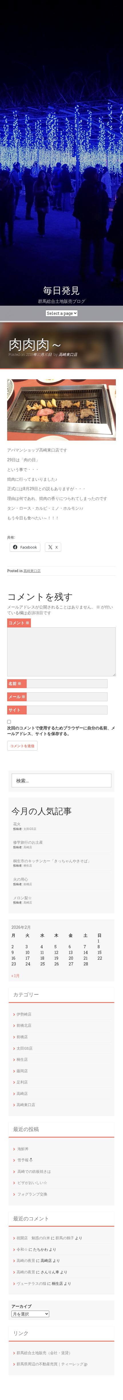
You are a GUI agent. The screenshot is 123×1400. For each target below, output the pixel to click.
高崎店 (27, 847)
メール (17, 696)
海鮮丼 (23, 1148)
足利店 (22, 1082)
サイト (15, 709)
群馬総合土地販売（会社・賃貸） (44, 1352)
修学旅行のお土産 (28, 842)
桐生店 (27, 865)
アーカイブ (21, 1306)
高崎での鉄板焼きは (34, 1171)
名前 (15, 683)
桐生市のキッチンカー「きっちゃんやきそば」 (52, 860)
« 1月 (15, 975)
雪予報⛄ (25, 1160)
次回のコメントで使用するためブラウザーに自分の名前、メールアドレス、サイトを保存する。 (61, 730)
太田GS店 (29, 829)
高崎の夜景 (26, 1260)
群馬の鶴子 (64, 1237)
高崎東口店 (68, 354)
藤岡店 (22, 1070)
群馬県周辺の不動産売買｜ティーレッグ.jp (52, 1363)
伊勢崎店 (24, 1014)
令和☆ (22, 1249)
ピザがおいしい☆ (32, 1182)
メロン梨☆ (22, 897)
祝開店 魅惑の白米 (33, 1237)
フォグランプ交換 (32, 1194)
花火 (17, 823)
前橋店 (27, 884)
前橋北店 (24, 1025)
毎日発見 (61, 290)
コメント (19, 622)
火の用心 (20, 879)
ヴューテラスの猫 (31, 1283)
